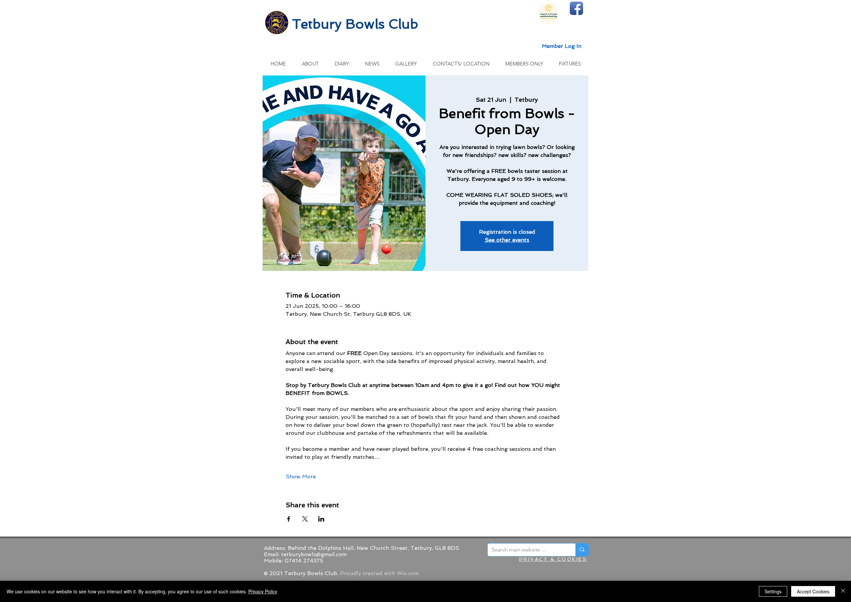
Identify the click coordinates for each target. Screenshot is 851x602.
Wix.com (408, 573)
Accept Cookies (813, 591)
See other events (507, 240)
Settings (773, 591)
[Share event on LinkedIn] (321, 519)
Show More (301, 476)
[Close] (843, 591)
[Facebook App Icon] (576, 8)
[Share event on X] (305, 519)
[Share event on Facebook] (289, 519)
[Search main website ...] (581, 549)
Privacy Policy (262, 591)
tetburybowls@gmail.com (314, 554)
